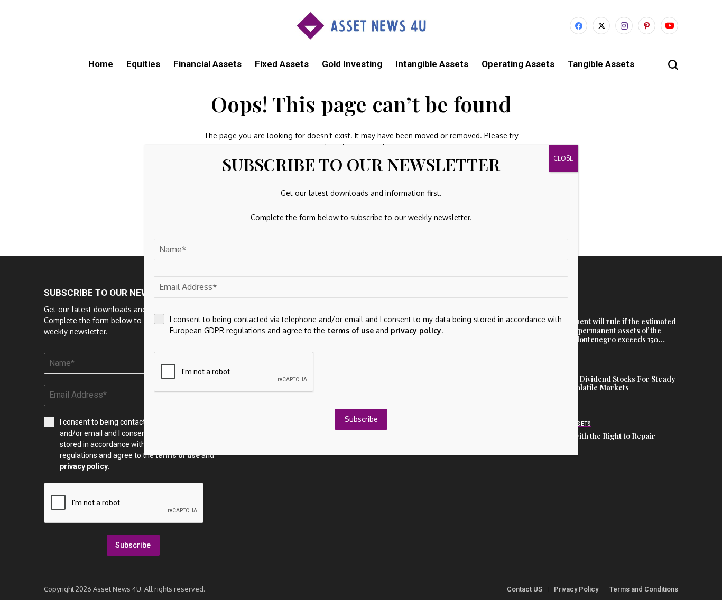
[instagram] (624, 25)
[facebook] (578, 25)
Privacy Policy (576, 589)
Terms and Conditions (643, 589)
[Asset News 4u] (361, 26)
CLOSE (563, 158)
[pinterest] (646, 25)
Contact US (524, 589)
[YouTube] (669, 25)
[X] (601, 25)
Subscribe (133, 545)
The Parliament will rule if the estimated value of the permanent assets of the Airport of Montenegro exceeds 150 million (606, 334)
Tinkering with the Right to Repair (596, 436)
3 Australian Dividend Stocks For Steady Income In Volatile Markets (606, 383)
